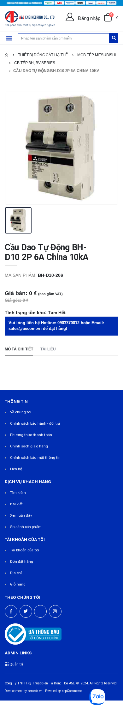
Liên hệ (16, 469)
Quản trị (16, 664)
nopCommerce (72, 691)
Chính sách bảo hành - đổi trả (35, 423)
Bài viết (16, 504)
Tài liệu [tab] (48, 349)
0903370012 (68, 323)
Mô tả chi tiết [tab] (19, 349)
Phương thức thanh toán (31, 435)
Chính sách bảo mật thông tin (35, 457)
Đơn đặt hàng (21, 561)
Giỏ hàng (18, 584)
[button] (110, 19)
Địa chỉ (16, 573)
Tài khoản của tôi (24, 550)
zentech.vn (34, 691)
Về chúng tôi (21, 412)
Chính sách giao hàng (29, 446)
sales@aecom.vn (25, 328)
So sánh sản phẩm (26, 527)
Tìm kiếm (18, 492)
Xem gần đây (21, 515)
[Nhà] (7, 55)
